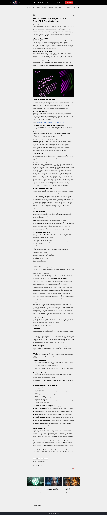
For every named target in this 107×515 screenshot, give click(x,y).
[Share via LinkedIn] (38, 465)
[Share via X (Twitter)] (36, 465)
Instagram (51, 7)
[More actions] (73, 15)
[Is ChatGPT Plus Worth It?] (35, 481)
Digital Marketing (58, 7)
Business (38, 7)
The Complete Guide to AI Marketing (71, 488)
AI (33, 461)
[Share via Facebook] (33, 465)
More (73, 7)
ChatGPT (45, 458)
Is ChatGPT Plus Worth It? (35, 488)
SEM (64, 7)
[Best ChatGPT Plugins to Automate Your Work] (53, 481)
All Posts (28, 7)
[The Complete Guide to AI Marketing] (71, 481)
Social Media (44, 7)
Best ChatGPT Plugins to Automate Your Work (53, 488)
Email (68, 7)
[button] (40, 2)
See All (78, 474)
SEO (33, 7)
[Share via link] (41, 465)
